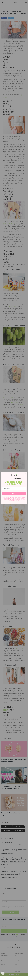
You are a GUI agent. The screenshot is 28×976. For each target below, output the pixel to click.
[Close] (25, 473)
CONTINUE (14, 493)
